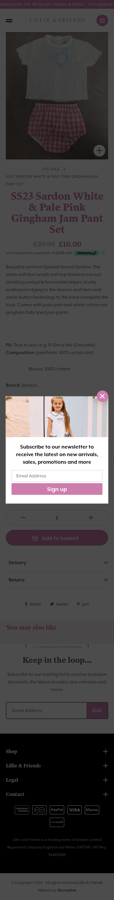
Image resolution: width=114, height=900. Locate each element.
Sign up (57, 489)
